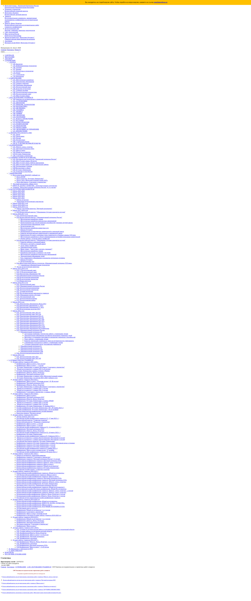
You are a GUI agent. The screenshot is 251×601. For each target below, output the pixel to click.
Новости (18, 50)
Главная (3, 50)
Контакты (10, 50)
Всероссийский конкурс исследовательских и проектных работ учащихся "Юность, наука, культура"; (30, 576)
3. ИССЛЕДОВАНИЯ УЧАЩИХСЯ (39, 567)
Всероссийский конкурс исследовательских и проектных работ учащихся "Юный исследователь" (29, 586)
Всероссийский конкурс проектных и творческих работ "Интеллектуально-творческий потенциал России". (31, 592)
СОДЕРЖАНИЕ (20, 567)
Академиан (10, 567)
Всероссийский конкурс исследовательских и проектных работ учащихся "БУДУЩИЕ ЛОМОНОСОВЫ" (31, 589)
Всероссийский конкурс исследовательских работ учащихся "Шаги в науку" (23, 583)
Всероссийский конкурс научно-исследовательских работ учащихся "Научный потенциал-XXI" (29, 580)
